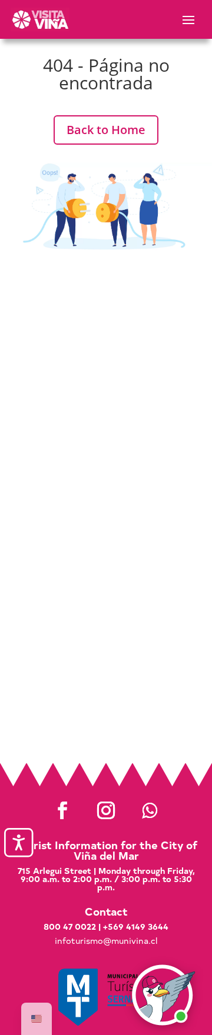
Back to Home (106, 130)
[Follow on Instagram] (106, 810)
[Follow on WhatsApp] (149, 810)
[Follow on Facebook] (62, 810)
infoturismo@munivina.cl (106, 940)
